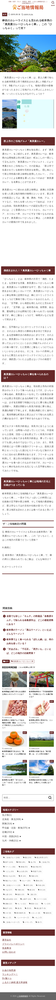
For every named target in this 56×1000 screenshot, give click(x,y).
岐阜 (4, 14)
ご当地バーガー (12, 922)
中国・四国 (10, 836)
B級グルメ (11, 881)
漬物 (8, 904)
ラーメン (10, 867)
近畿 (7, 832)
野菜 (21, 862)
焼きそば (10, 876)
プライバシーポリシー (13, 944)
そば (8, 890)
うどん (9, 871)
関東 (7, 823)
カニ (8, 918)
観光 (20, 894)
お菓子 (26, 899)
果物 (24, 867)
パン (46, 904)
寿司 (29, 885)
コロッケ (35, 913)
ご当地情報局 (22, 996)
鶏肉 (34, 876)
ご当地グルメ (12, 858)
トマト (28, 922)
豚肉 (39, 881)
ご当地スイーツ (13, 885)
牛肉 (41, 885)
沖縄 (20, 890)
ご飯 (32, 894)
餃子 (8, 908)
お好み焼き (11, 899)
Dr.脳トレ (7, 978)
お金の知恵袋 (8, 970)
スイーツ (41, 899)
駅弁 (34, 904)
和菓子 (37, 871)
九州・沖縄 (10, 840)
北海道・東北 (11, 819)
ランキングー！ (10, 974)
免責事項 (6, 948)
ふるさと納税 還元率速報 (14, 982)
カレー (26, 881)
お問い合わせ (8, 952)
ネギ (8, 913)
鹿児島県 (21, 913)
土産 (8, 894)
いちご (38, 918)
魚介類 (7, 815)
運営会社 (6, 940)
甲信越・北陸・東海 (15, 828)
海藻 (48, 913)
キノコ (21, 904)
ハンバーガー (22, 918)
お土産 (23, 871)
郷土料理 (42, 858)
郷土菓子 (41, 908)
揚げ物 (37, 867)
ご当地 (45, 862)
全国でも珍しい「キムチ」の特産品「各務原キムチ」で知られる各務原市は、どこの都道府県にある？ (30, 620)
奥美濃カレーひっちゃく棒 (23, 661)
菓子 (9, 862)
